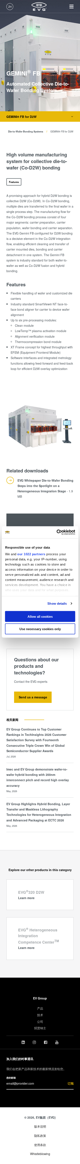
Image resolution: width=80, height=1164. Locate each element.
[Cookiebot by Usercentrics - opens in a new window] (57, 532)
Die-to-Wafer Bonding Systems (25, 131)
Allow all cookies (40, 616)
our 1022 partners (31, 554)
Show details (57, 603)
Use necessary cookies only (40, 629)
